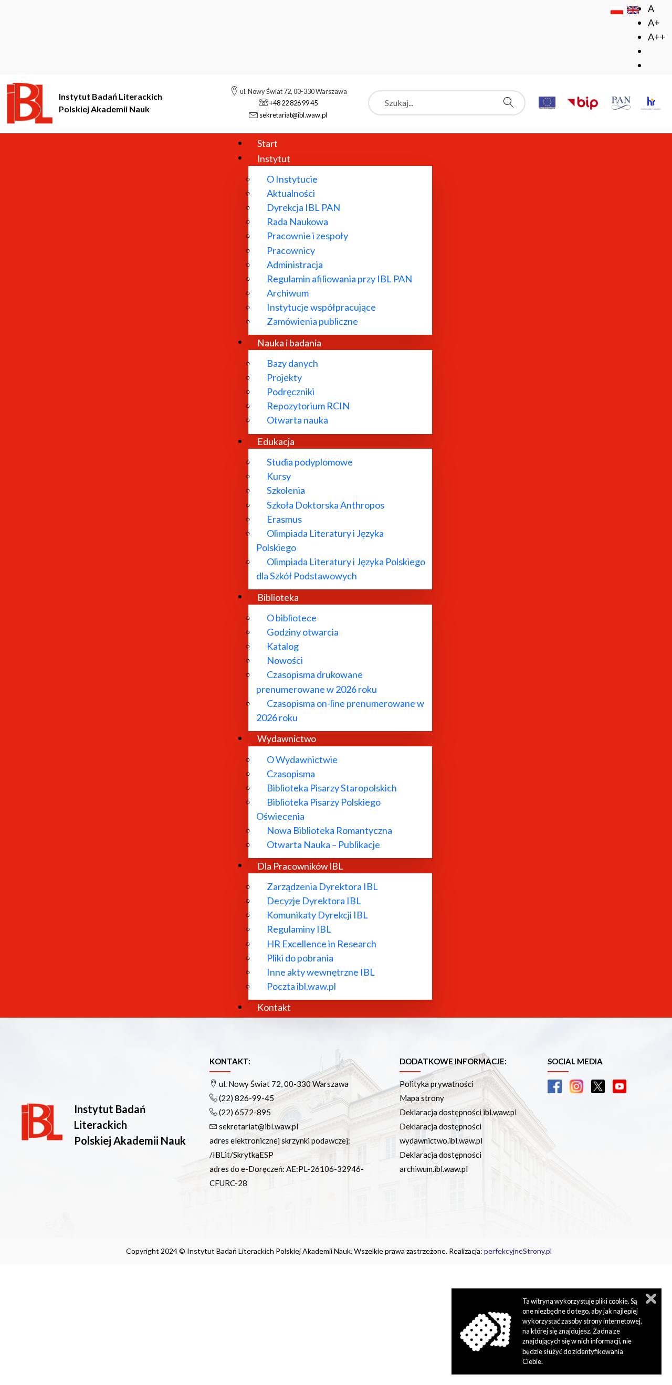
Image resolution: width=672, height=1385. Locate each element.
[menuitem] (267, 143)
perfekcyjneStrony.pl (518, 1250)
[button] (554, 1086)
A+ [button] (654, 22)
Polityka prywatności (437, 1083)
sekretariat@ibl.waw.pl (258, 1126)
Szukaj (511, 102)
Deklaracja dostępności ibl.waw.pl (458, 1112)
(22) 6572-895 (245, 1112)
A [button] (651, 8)
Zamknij (651, 1299)
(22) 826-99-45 (246, 1098)
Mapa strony (422, 1098)
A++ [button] (657, 37)
